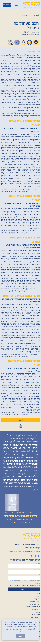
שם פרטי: (37, 563)
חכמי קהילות (36, 609)
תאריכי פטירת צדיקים (32, 607)
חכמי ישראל (36, 615)
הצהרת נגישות (35, 604)
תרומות (37, 596)
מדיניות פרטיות (35, 601)
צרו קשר (37, 599)
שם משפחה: (36, 569)
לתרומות (20, 420)
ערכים (38, 612)
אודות (38, 593)
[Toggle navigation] (16, 4)
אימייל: (37, 575)
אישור (20, 636)
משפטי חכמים (35, 617)
